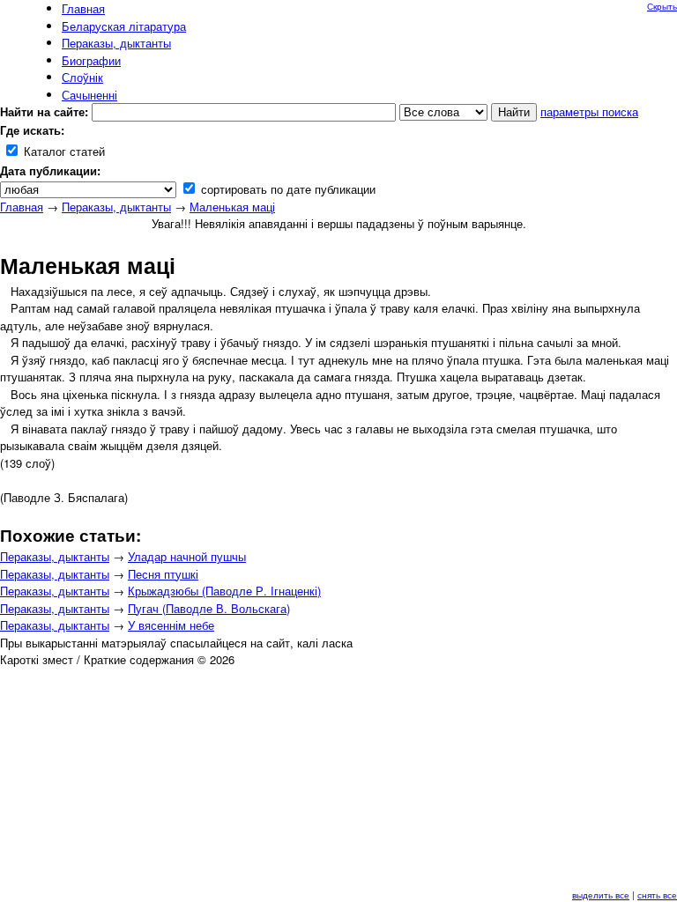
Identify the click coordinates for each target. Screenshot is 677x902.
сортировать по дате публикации (286, 189)
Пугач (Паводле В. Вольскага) (209, 608)
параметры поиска (589, 111)
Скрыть (662, 6)
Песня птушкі (163, 574)
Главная (21, 206)
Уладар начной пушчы (187, 556)
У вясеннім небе (171, 625)
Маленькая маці (232, 206)
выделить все (600, 895)
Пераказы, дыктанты (116, 206)
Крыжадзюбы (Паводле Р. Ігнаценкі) (224, 590)
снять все (657, 895)
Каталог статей (62, 151)
